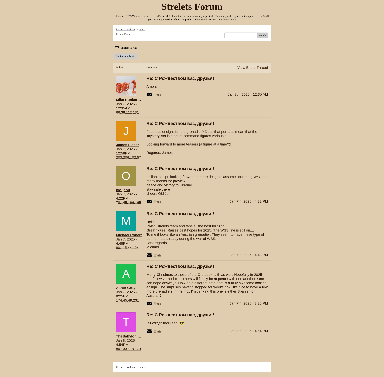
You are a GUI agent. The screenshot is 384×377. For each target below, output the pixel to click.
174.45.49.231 (127, 300)
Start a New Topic (125, 55)
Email (157, 95)
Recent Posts (123, 34)
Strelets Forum (128, 47)
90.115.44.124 (127, 248)
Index (142, 29)
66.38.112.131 (127, 112)
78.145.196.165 (128, 203)
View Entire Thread (252, 68)
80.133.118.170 (128, 349)
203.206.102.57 (128, 157)
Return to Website (125, 29)
